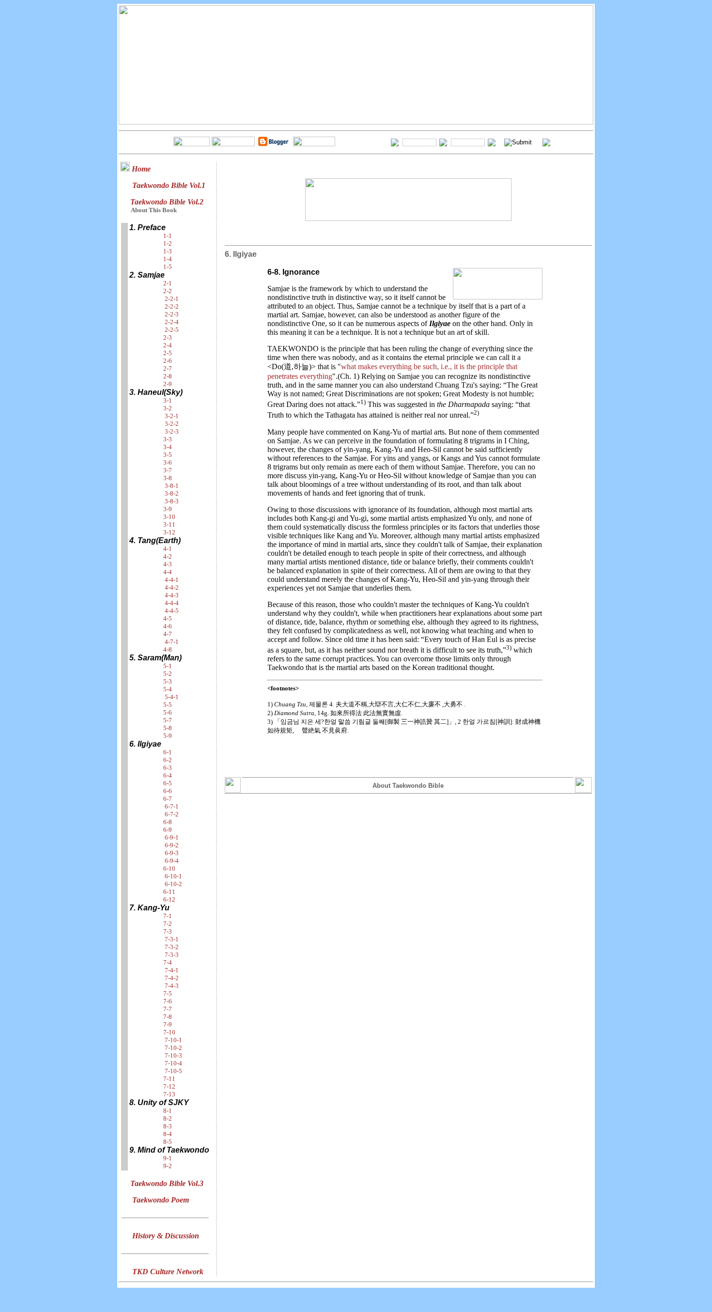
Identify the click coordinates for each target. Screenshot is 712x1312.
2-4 (167, 345)
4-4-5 (172, 610)
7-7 (167, 1009)
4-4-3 (172, 595)
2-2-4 (172, 322)
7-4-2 (172, 978)
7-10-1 (173, 1040)
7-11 (169, 1078)
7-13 (169, 1094)
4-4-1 (172, 579)
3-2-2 (172, 423)
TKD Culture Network (167, 1271)
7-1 (167, 916)
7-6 (167, 1001)
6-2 (167, 760)
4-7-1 (172, 641)
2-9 (167, 384)
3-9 (167, 509)
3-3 (167, 439)
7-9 (167, 1024)
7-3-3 (172, 954)
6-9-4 (172, 860)
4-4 (167, 572)
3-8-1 (172, 485)
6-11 (169, 891)
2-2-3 (172, 314)
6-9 (167, 829)
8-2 (167, 1118)
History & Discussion (165, 1236)
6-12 (169, 899)
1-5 (167, 266)
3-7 (167, 470)
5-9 (167, 735)
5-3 (167, 681)
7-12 (169, 1086)
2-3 (167, 337)
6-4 (167, 775)
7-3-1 (172, 939)
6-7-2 (172, 814)
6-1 (167, 752)
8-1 (167, 1110)
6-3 (167, 767)
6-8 (167, 822)
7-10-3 (173, 1055)
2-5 (167, 353)
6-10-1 (173, 876)
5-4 (167, 689)
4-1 (167, 548)
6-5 (167, 783)
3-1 (167, 400)
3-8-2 (172, 493)
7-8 (167, 1016)
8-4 (167, 1134)
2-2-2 (172, 306)
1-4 (167, 259)
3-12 (169, 532)
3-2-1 (172, 416)
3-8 (167, 478)
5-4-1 (172, 697)
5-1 (167, 666)
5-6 (167, 712)
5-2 (167, 673)
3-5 (167, 454)
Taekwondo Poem (160, 1200)
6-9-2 (172, 845)
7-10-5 (173, 1071)
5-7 (167, 720)
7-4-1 (172, 970)
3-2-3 (172, 431)
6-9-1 (172, 837)
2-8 (167, 376)
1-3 (167, 251)
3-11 (169, 524)
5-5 (167, 704)
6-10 (169, 868)
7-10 (169, 1032)
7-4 (167, 962)
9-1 (167, 1158)
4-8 (167, 649)
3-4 (167, 447)
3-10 (169, 516)
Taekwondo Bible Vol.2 (166, 202)
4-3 (167, 564)
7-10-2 (173, 1047)
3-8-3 (172, 501)
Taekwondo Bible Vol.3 (166, 1183)
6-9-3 (172, 853)
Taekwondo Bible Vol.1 (168, 185)
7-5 (167, 993)
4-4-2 (172, 587)
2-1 (167, 283)
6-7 (167, 798)
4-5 (167, 618)
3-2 (167, 408)
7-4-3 (172, 985)
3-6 (167, 462)
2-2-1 (172, 298)
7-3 (167, 931)
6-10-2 (173, 884)
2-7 (167, 368)
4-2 (167, 556)
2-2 (167, 291)
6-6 (167, 791)
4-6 (167, 626)
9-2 (167, 1166)
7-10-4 (173, 1063)
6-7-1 (172, 806)
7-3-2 (172, 947)
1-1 (167, 235)
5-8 (167, 728)
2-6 (167, 360)
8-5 (167, 1141)
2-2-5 (172, 329)
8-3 (167, 1126)
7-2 (167, 923)
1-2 (167, 243)
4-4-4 (172, 603)
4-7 (167, 634)
